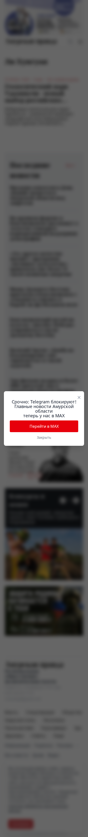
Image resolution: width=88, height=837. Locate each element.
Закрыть (44, 437)
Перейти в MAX (44, 426)
